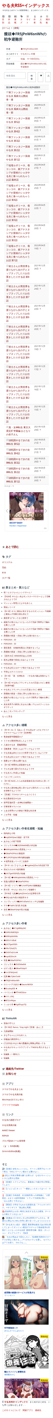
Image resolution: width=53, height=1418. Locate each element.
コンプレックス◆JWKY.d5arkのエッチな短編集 (24, 901)
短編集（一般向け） (12, 1054)
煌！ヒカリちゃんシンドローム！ (18, 592)
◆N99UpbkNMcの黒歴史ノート (17, 849)
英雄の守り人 (9, 1023)
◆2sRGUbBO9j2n (11, 932)
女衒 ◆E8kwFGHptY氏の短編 (16, 909)
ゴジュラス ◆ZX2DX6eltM (15, 964)
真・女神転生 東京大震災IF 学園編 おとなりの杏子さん (18, 431)
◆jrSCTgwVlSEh (10, 944)
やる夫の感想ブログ (11, 1119)
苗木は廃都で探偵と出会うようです (19, 660)
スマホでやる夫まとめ (12, 1089)
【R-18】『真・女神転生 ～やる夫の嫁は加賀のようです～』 (27, 677)
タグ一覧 (6, 577)
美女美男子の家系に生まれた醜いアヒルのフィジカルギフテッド (27, 705)
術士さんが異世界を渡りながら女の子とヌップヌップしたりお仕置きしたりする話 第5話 (18, 334)
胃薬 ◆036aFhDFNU (12, 960)
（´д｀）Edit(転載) (10, 1146)
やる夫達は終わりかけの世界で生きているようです (26, 753)
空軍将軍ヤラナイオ (12, 806)
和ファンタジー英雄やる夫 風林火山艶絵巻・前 (18, 109)
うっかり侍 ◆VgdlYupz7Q (15, 1004)
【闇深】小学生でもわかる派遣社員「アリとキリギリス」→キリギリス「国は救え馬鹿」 (26, 1206)
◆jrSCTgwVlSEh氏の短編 (14, 873)
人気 (41, 21)
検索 (32, 77)
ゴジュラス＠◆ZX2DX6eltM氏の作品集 (20, 845)
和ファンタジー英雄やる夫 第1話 (18, 157)
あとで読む (12, 546)
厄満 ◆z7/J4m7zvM (12, 976)
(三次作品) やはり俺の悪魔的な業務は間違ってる (24, 1043)
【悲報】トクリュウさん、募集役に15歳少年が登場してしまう (26, 1183)
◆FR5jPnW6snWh (29, 48)
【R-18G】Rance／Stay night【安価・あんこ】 (24, 1027)
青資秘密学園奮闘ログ (13, 736)
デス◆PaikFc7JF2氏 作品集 (15, 905)
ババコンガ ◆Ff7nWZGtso (15, 992)
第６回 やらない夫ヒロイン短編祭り (20, 889)
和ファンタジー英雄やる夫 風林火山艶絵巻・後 (18, 96)
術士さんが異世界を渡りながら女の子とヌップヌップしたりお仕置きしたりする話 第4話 (18, 354)
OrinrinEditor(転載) (11, 1151)
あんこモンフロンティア (14, 711)
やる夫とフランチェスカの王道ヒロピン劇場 (23, 689)
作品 (9, 21)
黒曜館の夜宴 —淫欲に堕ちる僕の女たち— (22, 635)
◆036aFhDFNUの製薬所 (14, 853)
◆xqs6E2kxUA (10, 956)
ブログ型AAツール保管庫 (13, 1140)
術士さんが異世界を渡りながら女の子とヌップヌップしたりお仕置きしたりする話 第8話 (18, 273)
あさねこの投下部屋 (12, 841)
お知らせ (11, 1073)
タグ (21, 21)
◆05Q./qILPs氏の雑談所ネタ (16, 897)
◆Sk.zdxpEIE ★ (10, 988)
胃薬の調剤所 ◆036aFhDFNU (16, 881)
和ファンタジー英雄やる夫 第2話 (18, 148)
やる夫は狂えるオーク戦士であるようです (22, 668)
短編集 (6, 1058)
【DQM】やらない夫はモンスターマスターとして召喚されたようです (27, 598)
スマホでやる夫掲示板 (12, 1094)
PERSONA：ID (10, 639)
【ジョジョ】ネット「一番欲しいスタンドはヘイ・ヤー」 (26, 1190)
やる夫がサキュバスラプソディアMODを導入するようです (27, 1048)
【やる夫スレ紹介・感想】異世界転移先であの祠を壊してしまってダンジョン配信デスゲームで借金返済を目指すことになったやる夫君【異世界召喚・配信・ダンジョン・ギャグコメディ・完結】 (26, 1228)
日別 (3, 21)
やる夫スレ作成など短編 (14, 773)
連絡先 (38, 1410)
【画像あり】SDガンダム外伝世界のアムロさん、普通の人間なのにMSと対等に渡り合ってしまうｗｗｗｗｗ (26, 1219)
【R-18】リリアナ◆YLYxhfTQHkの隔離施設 (22, 885)
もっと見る (7, 716)
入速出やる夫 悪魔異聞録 (15, 745)
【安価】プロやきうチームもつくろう (20, 794)
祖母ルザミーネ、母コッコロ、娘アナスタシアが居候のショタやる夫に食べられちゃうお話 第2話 (18, 233)
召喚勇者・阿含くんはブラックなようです (22, 749)
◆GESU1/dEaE (10, 940)
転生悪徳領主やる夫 (12, 798)
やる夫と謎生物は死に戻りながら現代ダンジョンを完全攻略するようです (27, 789)
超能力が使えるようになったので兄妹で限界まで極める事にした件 (27, 623)
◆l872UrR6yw (10, 1000)
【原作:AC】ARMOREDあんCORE (18, 656)
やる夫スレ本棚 (28, 53)
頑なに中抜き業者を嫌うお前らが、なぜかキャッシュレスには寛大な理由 (26, 1177)
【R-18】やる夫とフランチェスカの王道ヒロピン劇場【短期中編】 (27, 684)
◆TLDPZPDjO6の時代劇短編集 (17, 857)
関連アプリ (28, 1410)
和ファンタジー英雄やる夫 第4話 (18, 129)
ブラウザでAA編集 (10, 1104)
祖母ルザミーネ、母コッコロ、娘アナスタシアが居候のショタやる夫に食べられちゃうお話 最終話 (18, 172)
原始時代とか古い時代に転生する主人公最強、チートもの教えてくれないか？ (26, 1212)
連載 (15, 21)
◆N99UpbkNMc (11, 936)
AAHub (5, 1135)
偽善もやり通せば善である (15, 761)
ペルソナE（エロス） (13, 777)
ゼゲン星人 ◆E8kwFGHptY (15, 968)
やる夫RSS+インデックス (26, 5)
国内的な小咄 (9, 833)
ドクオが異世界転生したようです (18, 741)
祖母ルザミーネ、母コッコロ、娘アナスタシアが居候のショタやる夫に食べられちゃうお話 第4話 (18, 192)
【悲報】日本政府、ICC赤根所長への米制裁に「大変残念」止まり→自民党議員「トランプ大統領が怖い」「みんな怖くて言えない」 (26, 1198)
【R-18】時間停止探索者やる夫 (17, 765)
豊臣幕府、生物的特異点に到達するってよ (22, 648)
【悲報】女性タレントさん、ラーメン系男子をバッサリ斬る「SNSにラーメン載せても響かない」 (26, 1170)
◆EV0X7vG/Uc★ (11, 952)
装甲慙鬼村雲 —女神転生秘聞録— (18, 802)
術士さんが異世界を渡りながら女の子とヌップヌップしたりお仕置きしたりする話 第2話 (18, 394)
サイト (28, 21)
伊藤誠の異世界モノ (12, 1039)
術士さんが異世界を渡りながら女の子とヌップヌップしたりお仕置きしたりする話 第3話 (18, 374)
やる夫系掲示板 (9, 1125)
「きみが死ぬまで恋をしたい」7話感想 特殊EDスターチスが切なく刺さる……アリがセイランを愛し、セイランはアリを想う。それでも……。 (26, 1240)
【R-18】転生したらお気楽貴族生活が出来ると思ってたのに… (27, 782)
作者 (35, 21)
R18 (4, 572)
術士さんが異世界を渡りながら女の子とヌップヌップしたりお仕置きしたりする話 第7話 (18, 293)
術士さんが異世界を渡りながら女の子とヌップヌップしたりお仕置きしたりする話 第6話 (18, 313)
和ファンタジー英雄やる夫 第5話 (18, 120)
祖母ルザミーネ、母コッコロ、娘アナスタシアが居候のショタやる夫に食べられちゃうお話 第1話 (18, 253)
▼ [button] (41, 75)
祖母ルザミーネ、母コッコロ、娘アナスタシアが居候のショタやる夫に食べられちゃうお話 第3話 (18, 213)
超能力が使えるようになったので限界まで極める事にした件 (27, 699)
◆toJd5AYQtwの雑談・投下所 (16, 837)
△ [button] (48, 75)
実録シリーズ (9, 607)
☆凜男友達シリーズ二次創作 (16, 861)
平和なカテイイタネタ (13, 672)
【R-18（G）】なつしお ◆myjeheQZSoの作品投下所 (26, 865)
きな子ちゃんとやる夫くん (15, 1035)
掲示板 (48, 21)
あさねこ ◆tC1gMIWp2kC (15, 928)
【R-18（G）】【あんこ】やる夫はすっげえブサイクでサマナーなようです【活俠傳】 (26, 731)
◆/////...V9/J (9, 996)
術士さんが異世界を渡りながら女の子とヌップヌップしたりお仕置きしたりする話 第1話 (18, 414)
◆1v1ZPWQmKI (11, 972)
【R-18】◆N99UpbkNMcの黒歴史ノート (21, 877)
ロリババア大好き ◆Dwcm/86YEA (18, 984)
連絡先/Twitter (14, 1068)
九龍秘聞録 (8, 1031)
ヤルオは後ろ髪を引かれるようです (19, 769)
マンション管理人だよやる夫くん (18, 603)
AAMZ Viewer (8, 1130)
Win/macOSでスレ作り (13, 1099)
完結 (4, 567)
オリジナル (7, 562)
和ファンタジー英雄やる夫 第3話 (18, 139)
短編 (23, 58)
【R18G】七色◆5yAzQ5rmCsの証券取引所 (22, 893)
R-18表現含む (33, 58)
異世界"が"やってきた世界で (16, 618)
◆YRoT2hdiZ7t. (10, 948)
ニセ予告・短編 (10, 814)
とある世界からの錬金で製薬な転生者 (20, 810)
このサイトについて (11, 1410)
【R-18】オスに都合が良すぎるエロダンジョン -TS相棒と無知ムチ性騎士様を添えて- (27, 612)
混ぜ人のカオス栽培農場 (14, 869)
